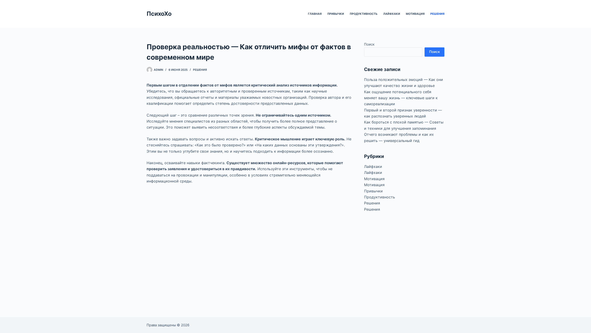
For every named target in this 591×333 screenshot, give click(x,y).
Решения (437, 13)
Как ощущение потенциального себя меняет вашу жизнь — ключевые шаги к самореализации (401, 97)
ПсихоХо (159, 13)
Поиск (369, 44)
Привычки (335, 13)
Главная (315, 13)
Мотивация (415, 13)
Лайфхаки (391, 13)
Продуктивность (363, 13)
